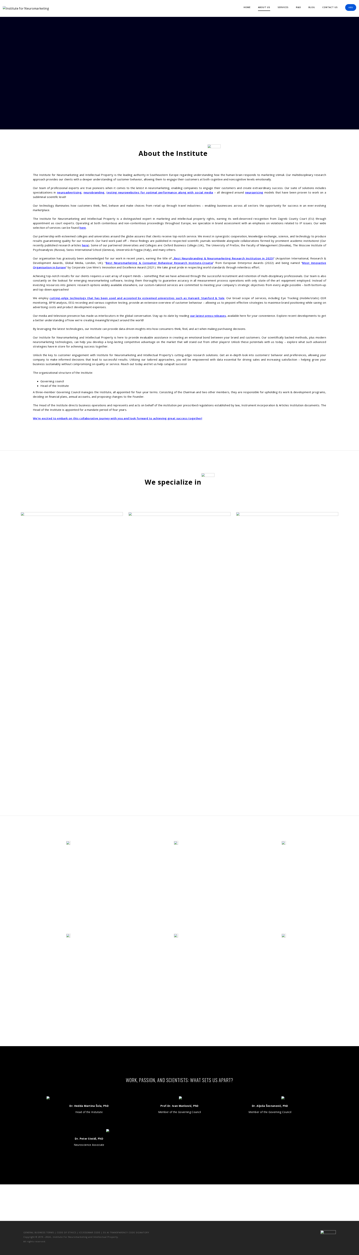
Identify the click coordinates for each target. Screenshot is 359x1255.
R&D (298, 7)
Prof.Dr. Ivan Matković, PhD (179, 1106)
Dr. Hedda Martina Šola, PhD (89, 1106)
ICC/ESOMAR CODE (89, 1232)
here (82, 227)
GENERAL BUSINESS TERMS (38, 1232)
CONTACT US (330, 7)
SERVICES (283, 7)
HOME (247, 7)
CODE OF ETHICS (66, 1232)
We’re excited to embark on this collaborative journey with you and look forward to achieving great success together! (117, 418)
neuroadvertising (69, 192)
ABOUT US (264, 7)
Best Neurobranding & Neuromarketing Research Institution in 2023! (224, 258)
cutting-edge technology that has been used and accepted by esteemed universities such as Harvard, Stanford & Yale (137, 298)
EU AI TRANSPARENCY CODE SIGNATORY (126, 1232)
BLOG (312, 7)
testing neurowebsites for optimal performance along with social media (159, 192)
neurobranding (94, 192)
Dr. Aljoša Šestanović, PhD (270, 1106)
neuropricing (254, 192)
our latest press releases (208, 315)
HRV (351, 7)
